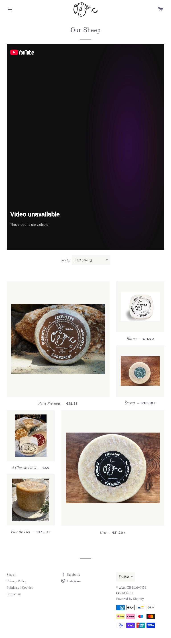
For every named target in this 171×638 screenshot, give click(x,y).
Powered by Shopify (130, 599)
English (124, 577)
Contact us (14, 594)
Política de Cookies (20, 588)
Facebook (73, 575)
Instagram (73, 581)
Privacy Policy (16, 581)
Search (11, 575)
